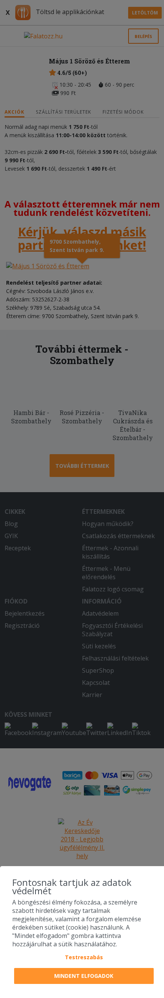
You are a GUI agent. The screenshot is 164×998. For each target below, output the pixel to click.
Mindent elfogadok (83, 975)
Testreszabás (84, 957)
